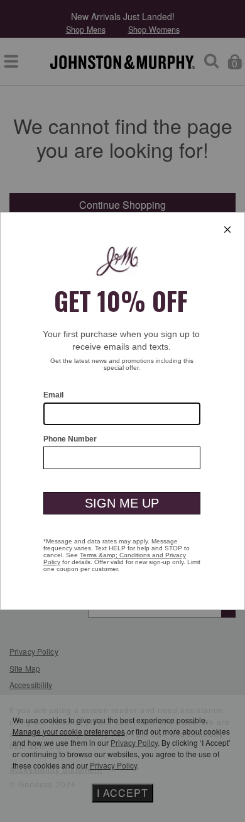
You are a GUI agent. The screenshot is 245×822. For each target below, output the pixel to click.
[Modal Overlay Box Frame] (122, 411)
